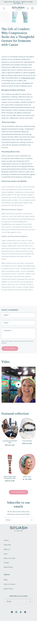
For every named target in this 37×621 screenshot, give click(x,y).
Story (5, 554)
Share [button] (6, 51)
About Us (7, 549)
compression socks (27, 78)
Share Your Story (9, 558)
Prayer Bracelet (27, 441)
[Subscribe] (31, 520)
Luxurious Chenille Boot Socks (9, 441)
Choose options (10, 450)
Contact (6, 562)
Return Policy (8, 567)
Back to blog (19, 299)
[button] (4, 8)
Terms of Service (9, 584)
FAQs (6, 580)
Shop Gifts (7, 545)
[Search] (28, 8)
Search (6, 540)
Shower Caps (27, 476)
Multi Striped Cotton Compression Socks (10, 477)
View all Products (18, 492)
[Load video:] (19, 385)
